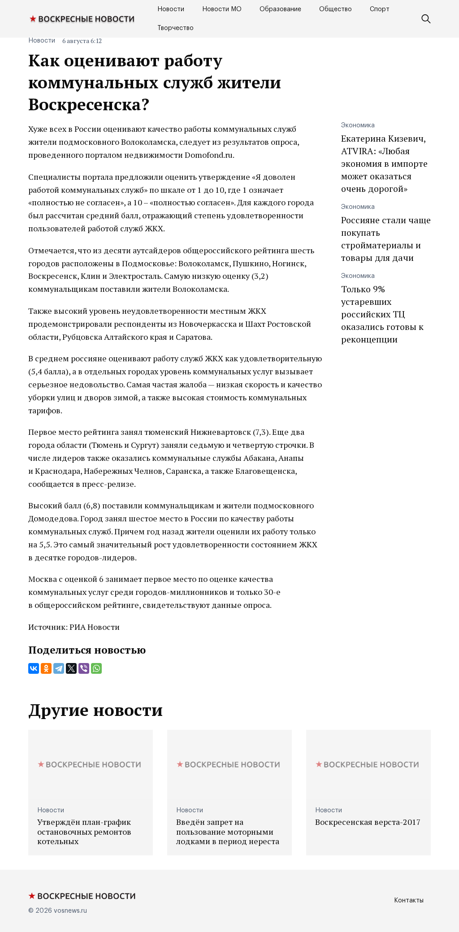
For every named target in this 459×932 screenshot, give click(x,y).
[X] (71, 668)
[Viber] (83, 668)
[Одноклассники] (46, 668)
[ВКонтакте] (33, 668)
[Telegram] (58, 668)
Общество (335, 9)
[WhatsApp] (96, 668)
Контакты (409, 900)
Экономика (358, 125)
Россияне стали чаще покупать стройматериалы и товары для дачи (386, 239)
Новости (170, 9)
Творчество (175, 28)
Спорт (380, 9)
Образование (280, 9)
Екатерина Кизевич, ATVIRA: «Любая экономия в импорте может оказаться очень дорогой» (384, 163)
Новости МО (222, 9)
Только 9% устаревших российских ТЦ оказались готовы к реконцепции (382, 314)
